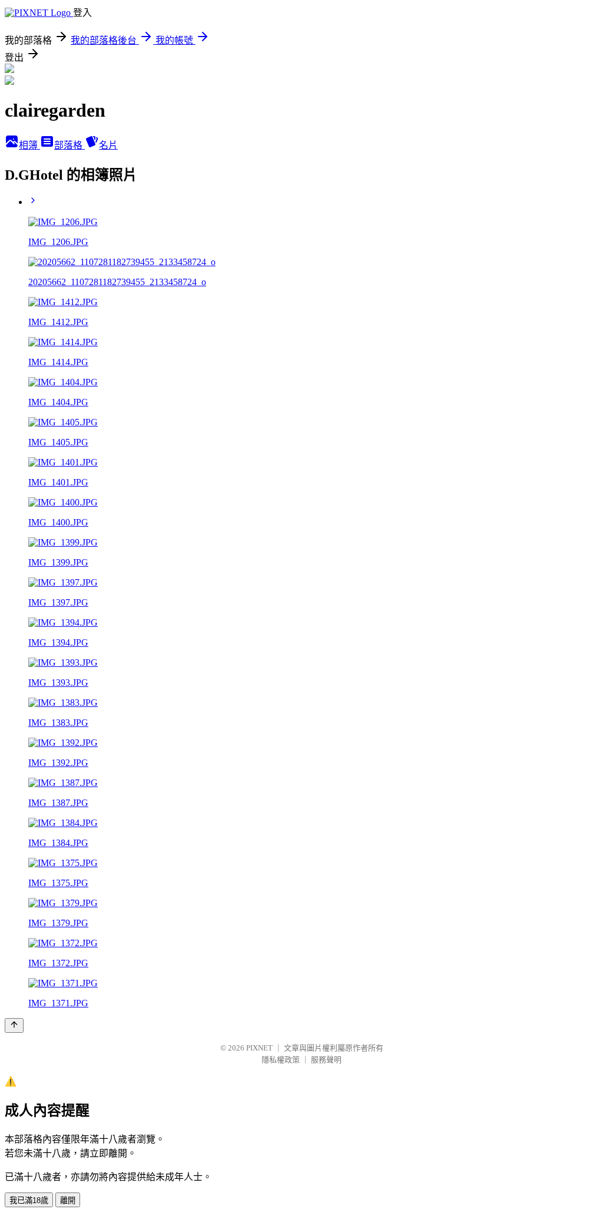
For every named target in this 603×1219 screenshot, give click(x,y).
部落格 (69, 145)
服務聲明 (326, 1059)
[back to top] (14, 1025)
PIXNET (259, 1047)
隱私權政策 (280, 1059)
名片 (108, 145)
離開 (67, 1200)
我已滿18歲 (28, 1200)
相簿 (29, 145)
